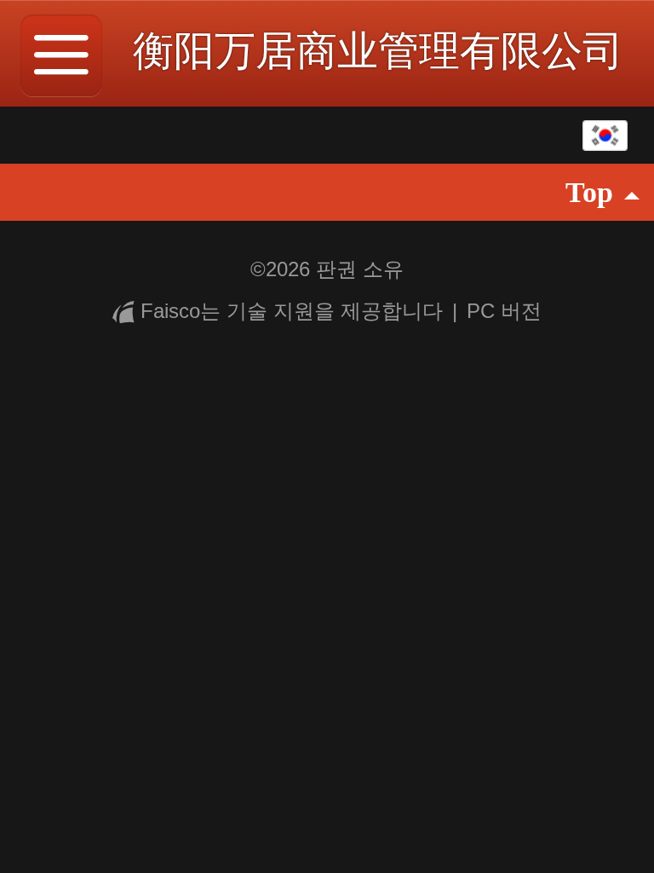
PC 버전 (504, 310)
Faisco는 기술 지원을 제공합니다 (292, 310)
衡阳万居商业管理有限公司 (378, 50)
